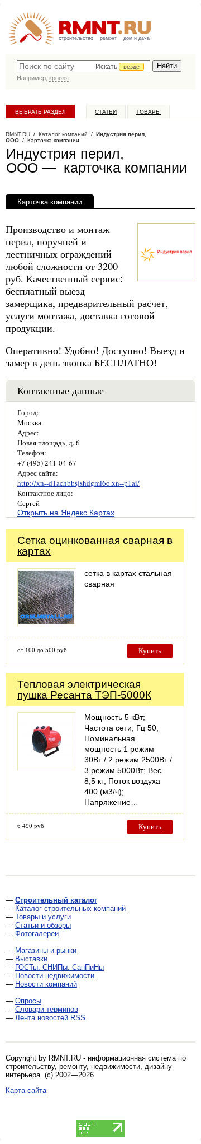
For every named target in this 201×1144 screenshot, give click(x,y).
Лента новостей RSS (50, 1017)
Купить (149, 651)
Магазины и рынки (45, 950)
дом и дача (136, 38)
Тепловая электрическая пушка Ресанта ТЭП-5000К (84, 689)
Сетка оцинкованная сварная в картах (95, 545)
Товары (148, 112)
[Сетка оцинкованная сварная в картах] (46, 623)
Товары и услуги (43, 917)
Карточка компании (49, 202)
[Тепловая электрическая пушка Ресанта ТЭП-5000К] (46, 767)
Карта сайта (26, 1090)
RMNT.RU (18, 134)
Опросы (28, 1001)
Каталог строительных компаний (70, 908)
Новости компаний (46, 984)
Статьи (106, 112)
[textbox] (83, 66)
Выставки (31, 959)
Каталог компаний (63, 134)
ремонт (108, 38)
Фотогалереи (37, 933)
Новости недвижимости (54, 975)
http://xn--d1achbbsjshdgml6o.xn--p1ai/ (78, 483)
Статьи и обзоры (43, 925)
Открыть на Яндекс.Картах (65, 512)
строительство (76, 38)
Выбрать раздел (40, 112)
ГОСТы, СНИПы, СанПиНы (59, 967)
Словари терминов (46, 1009)
